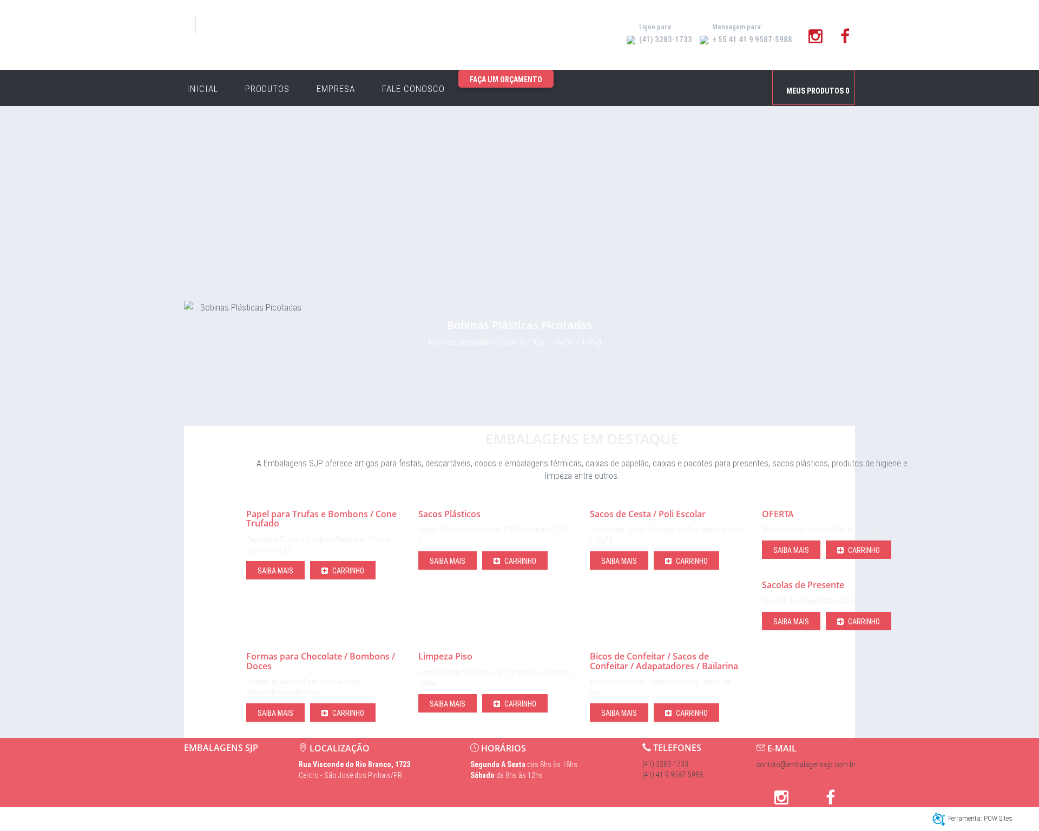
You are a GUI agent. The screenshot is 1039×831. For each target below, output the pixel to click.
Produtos (267, 88)
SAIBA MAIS (275, 570)
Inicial (202, 88)
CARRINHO (347, 570)
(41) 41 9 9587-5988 (672, 774)
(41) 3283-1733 (665, 764)
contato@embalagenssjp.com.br (806, 764)
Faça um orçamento (506, 79)
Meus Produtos (817, 91)
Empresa (336, 88)
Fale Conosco (413, 88)
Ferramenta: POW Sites (980, 818)
